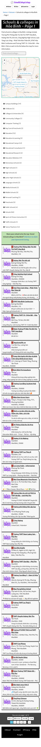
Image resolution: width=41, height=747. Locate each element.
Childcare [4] (9, 109)
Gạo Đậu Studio (20, 84)
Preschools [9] (10, 202)
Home (9, 6)
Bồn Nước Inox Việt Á (21, 685)
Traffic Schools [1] (11, 222)
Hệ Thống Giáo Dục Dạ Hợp (23, 425)
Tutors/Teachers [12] (12, 227)
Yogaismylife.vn (20, 343)
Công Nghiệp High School (22, 274)
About (8, 730)
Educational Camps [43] (13, 143)
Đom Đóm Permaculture (22, 370)
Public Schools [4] (11, 207)
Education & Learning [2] (13, 138)
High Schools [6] (11, 173)
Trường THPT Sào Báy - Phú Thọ (25, 562)
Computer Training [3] (13, 123)
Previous (17, 718)
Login (33, 6)
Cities (16, 6)
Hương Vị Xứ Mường (21, 438)
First (10, 718)
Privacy (27, 730)
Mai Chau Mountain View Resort (25, 479)
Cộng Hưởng (18, 520)
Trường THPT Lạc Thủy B (22, 452)
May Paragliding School (22, 589)
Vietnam (12, 12)
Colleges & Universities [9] (14, 114)
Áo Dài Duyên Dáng (25, 73)
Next (24, 718)
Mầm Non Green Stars (21, 397)
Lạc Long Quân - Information (24, 466)
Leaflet (16, 97)
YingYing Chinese (19, 86)
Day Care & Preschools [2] (14, 128)
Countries (25, 6)
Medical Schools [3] (12, 187)
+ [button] (4, 60)
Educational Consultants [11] (15, 148)
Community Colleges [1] (13, 118)
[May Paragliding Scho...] (37, 76)
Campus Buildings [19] (13, 104)
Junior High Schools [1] (13, 178)
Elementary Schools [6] (13, 163)
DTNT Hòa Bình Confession (23, 302)
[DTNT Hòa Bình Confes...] (18, 75)
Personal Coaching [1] (12, 197)
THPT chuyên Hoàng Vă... (20, 82)
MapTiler (22, 97)
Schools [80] (9, 212)
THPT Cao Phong (19, 644)
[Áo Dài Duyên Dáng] (24, 69)
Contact (17, 730)
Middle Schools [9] (11, 192)
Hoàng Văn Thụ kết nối (21, 260)
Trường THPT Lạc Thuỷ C (22, 603)
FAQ (34, 730)
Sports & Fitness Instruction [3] (16, 217)
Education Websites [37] (13, 158)
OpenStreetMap (29, 97)
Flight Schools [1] (11, 168)
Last (30, 718)
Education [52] (10, 133)
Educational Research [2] (13, 153)
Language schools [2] (12, 183)
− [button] (4, 63)
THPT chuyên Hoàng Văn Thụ (23, 616)
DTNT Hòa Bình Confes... (19, 80)
